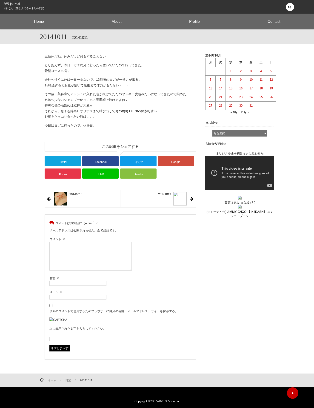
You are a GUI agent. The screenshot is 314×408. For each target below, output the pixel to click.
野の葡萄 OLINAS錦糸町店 (134, 111)
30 (241, 105)
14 (220, 88)
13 (210, 88)
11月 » (244, 112)
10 (251, 79)
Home (39, 21)
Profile (194, 21)
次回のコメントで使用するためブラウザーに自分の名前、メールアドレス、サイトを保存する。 (113, 311)
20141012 (164, 194)
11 (261, 79)
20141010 (75, 194)
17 (251, 88)
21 (220, 97)
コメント (57, 239)
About (116, 21)
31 (251, 105)
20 (210, 97)
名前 (54, 278)
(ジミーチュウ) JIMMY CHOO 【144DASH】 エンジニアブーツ (239, 213)
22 (230, 97)
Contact (274, 21)
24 (251, 97)
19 (271, 88)
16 (241, 88)
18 (261, 88)
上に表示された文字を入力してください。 (77, 328)
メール (55, 292)
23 (241, 97)
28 (220, 105)
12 (271, 79)
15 (230, 88)
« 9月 (234, 112)
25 (261, 97)
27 (210, 105)
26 (271, 97)
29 (230, 105)
